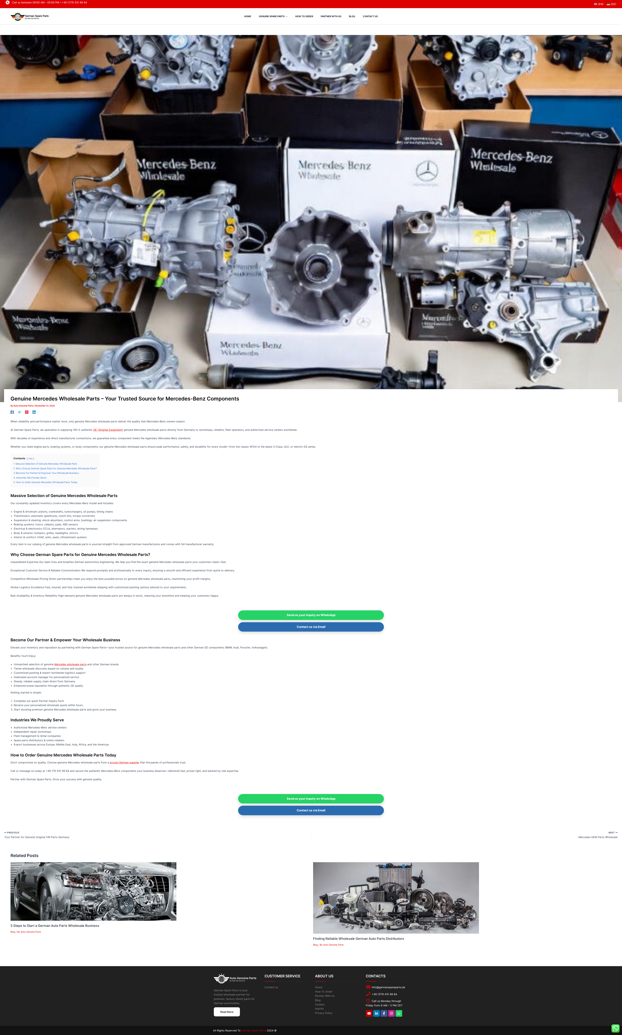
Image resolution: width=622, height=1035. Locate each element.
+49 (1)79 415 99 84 (74, 2)
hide (30, 458)
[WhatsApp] (399, 1013)
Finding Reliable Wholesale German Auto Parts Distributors (358, 939)
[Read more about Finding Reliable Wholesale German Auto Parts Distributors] (396, 897)
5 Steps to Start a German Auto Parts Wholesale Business (55, 926)
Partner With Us (324, 995)
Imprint (319, 1008)
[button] (286, 16)
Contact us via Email (311, 627)
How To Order (323, 991)
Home (318, 987)
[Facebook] (12, 412)
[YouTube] (369, 1013)
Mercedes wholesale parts (70, 664)
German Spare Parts (254, 1030)
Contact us (271, 987)
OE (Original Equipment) (108, 429)
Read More (226, 1011)
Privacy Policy (323, 1013)
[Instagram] (391, 1013)
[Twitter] (19, 412)
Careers (320, 1004)
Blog (13, 931)
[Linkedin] (34, 412)
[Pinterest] (26, 412)
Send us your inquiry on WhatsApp (311, 615)
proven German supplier (124, 762)
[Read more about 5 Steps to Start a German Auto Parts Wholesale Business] (93, 891)
